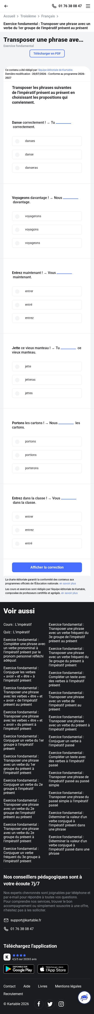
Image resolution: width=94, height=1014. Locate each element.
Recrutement (13, 994)
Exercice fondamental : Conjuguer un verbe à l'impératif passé (66, 741)
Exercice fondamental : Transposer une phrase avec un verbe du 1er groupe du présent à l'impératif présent (21, 764)
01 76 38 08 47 (70, 6)
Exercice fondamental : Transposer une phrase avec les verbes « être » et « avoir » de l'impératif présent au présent (22, 696)
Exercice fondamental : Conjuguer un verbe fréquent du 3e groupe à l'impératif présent (21, 855)
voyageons (32, 243)
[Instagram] (61, 1004)
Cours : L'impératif (17, 624)
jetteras (30, 379)
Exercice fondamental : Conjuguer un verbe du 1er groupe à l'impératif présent (23, 742)
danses (30, 141)
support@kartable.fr (25, 920)
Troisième (28, 16)
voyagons (31, 229)
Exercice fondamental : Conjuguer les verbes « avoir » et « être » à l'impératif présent (21, 674)
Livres (42, 986)
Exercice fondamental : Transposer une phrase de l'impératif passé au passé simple (69, 779)
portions (31, 455)
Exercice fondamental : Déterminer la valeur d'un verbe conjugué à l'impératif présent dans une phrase (68, 821)
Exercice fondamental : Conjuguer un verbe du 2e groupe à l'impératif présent (23, 786)
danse (29, 154)
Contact (9, 986)
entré (28, 304)
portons (30, 441)
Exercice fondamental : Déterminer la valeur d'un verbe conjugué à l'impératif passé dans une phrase (69, 845)
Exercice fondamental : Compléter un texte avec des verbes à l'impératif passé (67, 759)
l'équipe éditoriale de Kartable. (55, 70)
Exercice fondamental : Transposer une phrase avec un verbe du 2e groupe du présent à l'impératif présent (21, 832)
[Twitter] (50, 1004)
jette (28, 366)
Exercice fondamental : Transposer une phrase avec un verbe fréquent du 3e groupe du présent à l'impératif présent (69, 657)
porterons (31, 468)
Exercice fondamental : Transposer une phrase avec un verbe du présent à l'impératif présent (69, 723)
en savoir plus (67, 583)
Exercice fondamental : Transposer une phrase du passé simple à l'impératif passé (69, 799)
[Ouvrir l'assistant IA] (84, 997)
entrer (29, 291)
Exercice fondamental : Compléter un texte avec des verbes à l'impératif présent (67, 679)
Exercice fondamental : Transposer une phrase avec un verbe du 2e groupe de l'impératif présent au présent (21, 808)
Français (48, 16)
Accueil (9, 16)
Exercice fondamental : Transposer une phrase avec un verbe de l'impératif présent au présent (66, 701)
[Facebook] (39, 1004)
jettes (29, 393)
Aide (26, 986)
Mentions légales (68, 986)
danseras (31, 167)
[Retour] (7, 6)
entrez (29, 318)
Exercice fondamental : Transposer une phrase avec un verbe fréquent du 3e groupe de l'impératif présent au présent (69, 632)
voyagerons (33, 216)
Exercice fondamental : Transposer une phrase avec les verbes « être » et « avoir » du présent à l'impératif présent (22, 720)
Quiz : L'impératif (16, 632)
